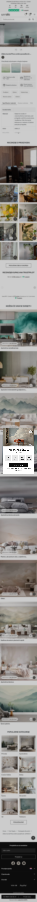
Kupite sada (18, 465)
